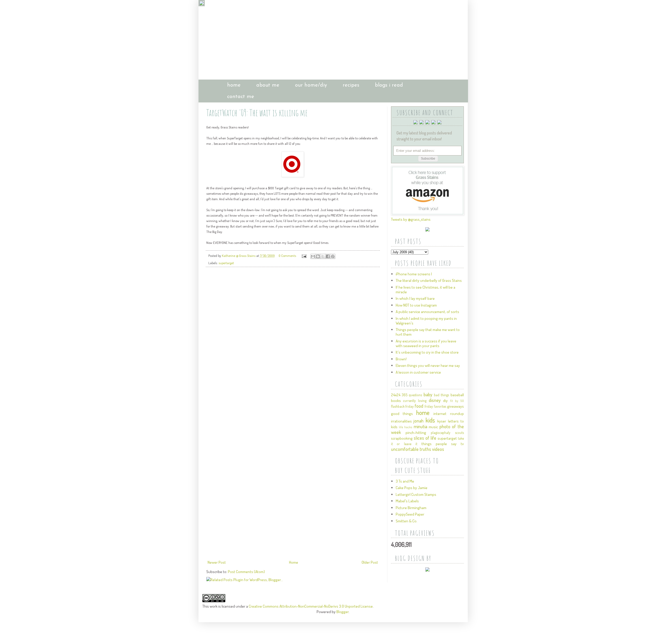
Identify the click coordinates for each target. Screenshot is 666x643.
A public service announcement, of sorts (427, 311)
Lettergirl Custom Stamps (416, 494)
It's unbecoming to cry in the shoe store (427, 352)
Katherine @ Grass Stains (239, 256)
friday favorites (435, 406)
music (433, 426)
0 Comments (287, 256)
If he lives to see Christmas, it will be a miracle (425, 289)
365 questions (412, 395)
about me (267, 85)
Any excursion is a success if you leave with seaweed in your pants (426, 343)
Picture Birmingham (411, 507)
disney (435, 400)
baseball (457, 394)
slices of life (425, 438)
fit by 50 (457, 401)
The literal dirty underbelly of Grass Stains (429, 280)
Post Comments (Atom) (246, 571)
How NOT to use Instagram (416, 305)
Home (293, 562)
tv (462, 443)
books (396, 400)
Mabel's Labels (407, 500)
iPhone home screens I (414, 273)
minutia (420, 426)
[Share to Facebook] (327, 256)
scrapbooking (402, 438)
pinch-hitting (416, 432)
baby (428, 394)
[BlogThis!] (318, 256)
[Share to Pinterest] (332, 256)
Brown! (401, 358)
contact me (240, 96)
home (234, 85)
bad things (441, 395)
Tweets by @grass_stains (411, 219)
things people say (439, 443)
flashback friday (402, 406)
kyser (441, 421)
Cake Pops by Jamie (411, 487)
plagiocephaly (440, 432)
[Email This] (313, 256)
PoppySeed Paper (410, 514)
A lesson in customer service (418, 372)
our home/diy (311, 85)
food (419, 406)
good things (402, 413)
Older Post (370, 562)
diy (445, 400)
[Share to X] (322, 256)
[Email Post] (303, 256)
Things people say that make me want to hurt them (428, 332)
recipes (351, 85)
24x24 (395, 394)
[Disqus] (292, 344)
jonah (418, 421)
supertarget (226, 263)
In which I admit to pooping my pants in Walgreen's (426, 321)
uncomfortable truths (411, 449)
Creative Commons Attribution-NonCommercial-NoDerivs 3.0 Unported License (311, 606)
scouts (459, 432)
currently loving (414, 400)
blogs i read (389, 85)
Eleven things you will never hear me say (428, 365)
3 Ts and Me (405, 481)
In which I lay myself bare (415, 298)
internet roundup (448, 413)
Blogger (342, 611)
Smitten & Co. (406, 520)
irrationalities (401, 421)
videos (438, 449)
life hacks (405, 427)
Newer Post (217, 562)
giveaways (455, 406)
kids (430, 420)
